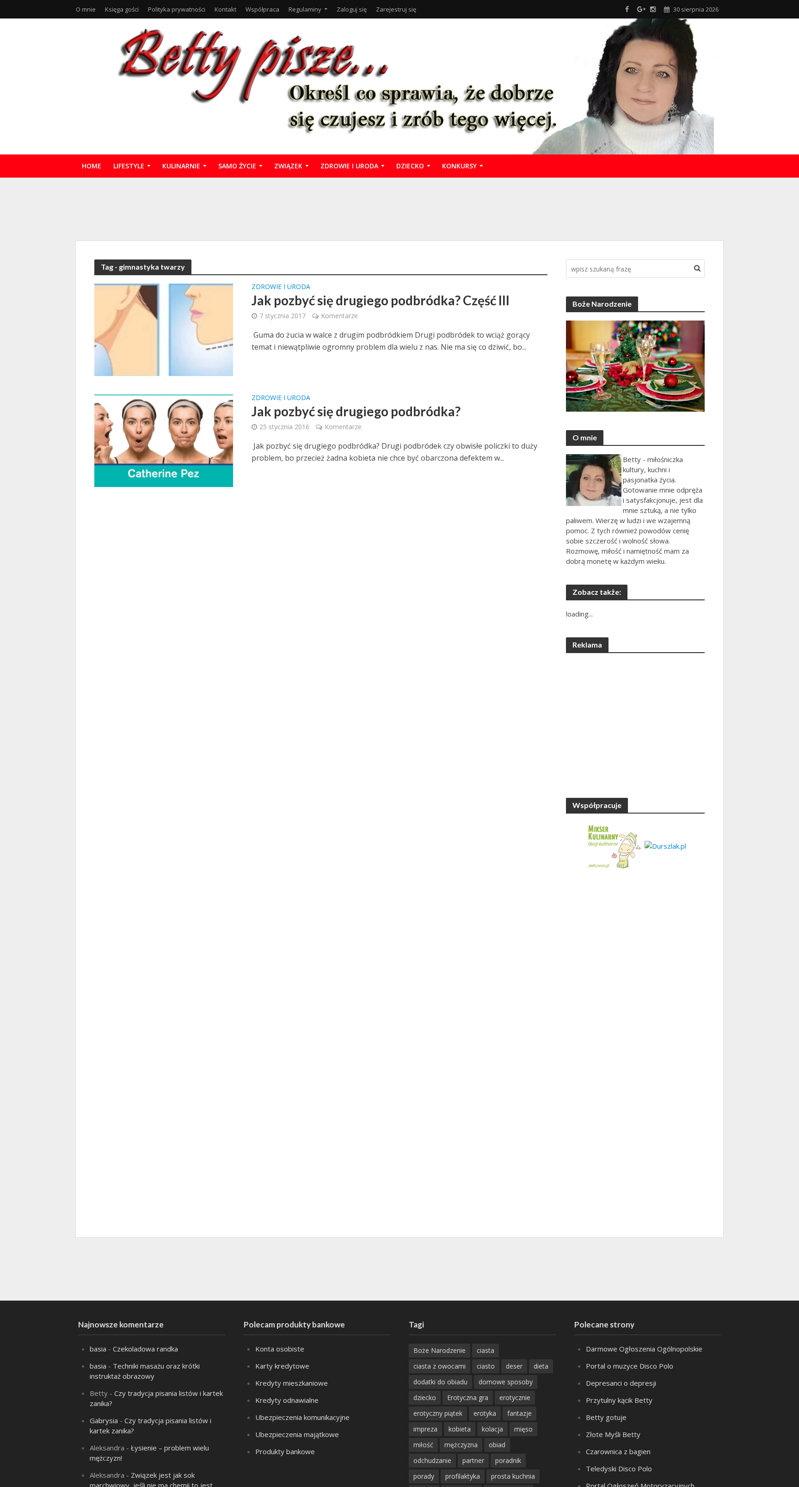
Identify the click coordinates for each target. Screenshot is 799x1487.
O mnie (86, 9)
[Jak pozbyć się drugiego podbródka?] (163, 440)
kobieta (460, 1429)
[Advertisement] (399, 207)
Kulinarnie (181, 165)
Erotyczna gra (467, 1397)
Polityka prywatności (176, 9)
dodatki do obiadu (440, 1381)
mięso (523, 1429)
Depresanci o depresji (621, 1383)
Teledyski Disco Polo (619, 1468)
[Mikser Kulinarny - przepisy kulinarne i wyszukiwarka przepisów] (614, 845)
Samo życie (237, 165)
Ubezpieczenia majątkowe (297, 1434)
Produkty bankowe (285, 1451)
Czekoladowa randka (145, 1348)
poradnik (508, 1460)
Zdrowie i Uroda (349, 165)
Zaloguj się (352, 9)
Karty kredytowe (282, 1365)
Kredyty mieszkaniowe (291, 1383)
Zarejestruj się (396, 9)
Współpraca (262, 9)
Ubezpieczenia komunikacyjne (302, 1417)
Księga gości (122, 9)
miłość (423, 1444)
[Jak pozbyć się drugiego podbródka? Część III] (163, 329)
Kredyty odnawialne (287, 1400)
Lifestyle (128, 165)
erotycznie (514, 1397)
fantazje (519, 1413)
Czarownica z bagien (618, 1451)
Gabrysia (104, 1420)
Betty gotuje (606, 1417)
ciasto (486, 1366)
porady (423, 1476)
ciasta (485, 1350)
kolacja (492, 1429)
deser (514, 1366)
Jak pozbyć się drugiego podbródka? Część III (381, 300)
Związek (288, 165)
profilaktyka (462, 1476)
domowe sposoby (506, 1381)
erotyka (484, 1413)
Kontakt (225, 9)
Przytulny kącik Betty (619, 1400)
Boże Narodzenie (439, 1350)
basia (98, 1348)
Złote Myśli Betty (613, 1434)
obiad (497, 1444)
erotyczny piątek (437, 1413)
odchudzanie (432, 1460)
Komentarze (339, 315)
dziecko (424, 1397)
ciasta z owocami (439, 1366)
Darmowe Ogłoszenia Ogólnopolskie (644, 1348)
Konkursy (459, 165)
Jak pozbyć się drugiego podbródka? (356, 411)
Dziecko (410, 165)
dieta (541, 1366)
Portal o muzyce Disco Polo (629, 1365)
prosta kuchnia (513, 1476)
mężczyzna (461, 1444)
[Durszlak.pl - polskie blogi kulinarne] (665, 845)
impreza (425, 1429)
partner (473, 1460)
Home (91, 165)
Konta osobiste (279, 1348)
